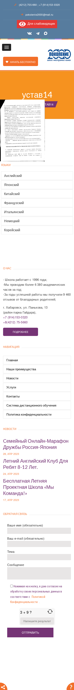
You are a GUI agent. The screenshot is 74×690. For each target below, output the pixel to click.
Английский (13, 175)
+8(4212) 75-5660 (15, 322)
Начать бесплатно (21, 62)
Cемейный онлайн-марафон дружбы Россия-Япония (35, 444)
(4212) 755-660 (28, 4)
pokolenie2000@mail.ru (39, 14)
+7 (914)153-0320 (49, 4)
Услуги (11, 387)
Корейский (12, 230)
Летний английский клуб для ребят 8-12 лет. (35, 464)
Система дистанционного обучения (31, 405)
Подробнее (20, 331)
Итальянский (14, 212)
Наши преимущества (21, 369)
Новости (12, 378)
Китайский (12, 194)
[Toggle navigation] (6, 47)
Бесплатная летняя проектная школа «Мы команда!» (28, 487)
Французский (14, 203)
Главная (12, 360)
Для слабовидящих (40, 23)
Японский (11, 184)
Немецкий (12, 221)
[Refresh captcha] (50, 611)
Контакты (13, 396)
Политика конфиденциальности (28, 414)
